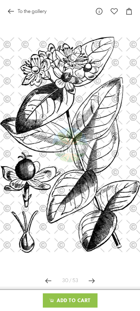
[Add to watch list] (114, 11)
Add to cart (73, 300)
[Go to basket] (129, 11)
